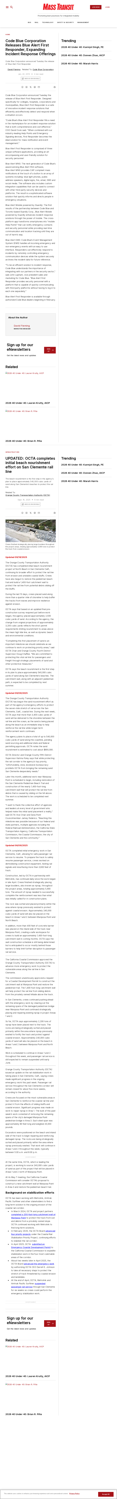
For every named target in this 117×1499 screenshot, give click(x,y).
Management (83, 22)
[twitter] (30, 87)
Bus (29, 22)
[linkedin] (26, 87)
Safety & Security (65, 22)
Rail (36, 22)
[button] (7, 7)
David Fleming (14, 69)
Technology (47, 22)
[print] (54, 87)
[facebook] (22, 87)
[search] (11, 7)
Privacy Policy (74, 1493)
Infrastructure (12, 452)
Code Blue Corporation (43, 69)
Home (7, 34)
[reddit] (35, 87)
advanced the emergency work (39, 1264)
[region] (58, 1494)
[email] (39, 87)
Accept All (105, 1494)
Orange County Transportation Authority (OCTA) (27, 495)
